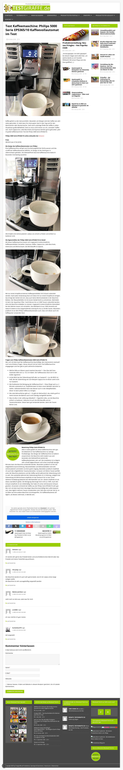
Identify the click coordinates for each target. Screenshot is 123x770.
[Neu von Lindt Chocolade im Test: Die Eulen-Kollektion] (14, 713)
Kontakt (8, 19)
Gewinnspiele (52, 15)
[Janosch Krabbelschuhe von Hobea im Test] (14, 727)
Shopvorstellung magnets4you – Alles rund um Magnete (80, 94)
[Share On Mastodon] (56, 526)
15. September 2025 (40, 744)
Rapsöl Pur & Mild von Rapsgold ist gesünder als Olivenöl (80, 105)
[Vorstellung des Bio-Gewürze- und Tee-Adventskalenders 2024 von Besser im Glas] (95, 66)
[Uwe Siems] (65, 711)
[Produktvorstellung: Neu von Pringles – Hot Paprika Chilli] (76, 35)
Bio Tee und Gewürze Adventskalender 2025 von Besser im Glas (46, 736)
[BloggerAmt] (96, 727)
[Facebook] (101, 712)
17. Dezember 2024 (106, 49)
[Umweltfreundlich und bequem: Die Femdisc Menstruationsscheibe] (95, 32)
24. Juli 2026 (38, 710)
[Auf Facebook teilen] (8, 526)
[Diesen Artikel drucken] (43, 526)
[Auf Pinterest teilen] (29, 526)
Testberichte (21, 15)
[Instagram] (108, 712)
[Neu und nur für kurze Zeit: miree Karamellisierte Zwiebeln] (14, 739)
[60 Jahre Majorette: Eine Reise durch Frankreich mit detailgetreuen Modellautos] (95, 44)
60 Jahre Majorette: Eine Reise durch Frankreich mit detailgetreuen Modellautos (108, 44)
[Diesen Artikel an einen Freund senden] (36, 526)
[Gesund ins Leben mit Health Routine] (95, 57)
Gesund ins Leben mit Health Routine (107, 55)
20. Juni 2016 (76, 98)
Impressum (47, 766)
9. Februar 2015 (77, 109)
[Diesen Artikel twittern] (15, 526)
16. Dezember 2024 (106, 58)
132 (85, 87)
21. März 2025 (105, 36)
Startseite (8, 15)
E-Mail (7, 673)
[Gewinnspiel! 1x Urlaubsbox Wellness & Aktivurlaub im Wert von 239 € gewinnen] (66, 80)
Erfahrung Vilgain (73, 719)
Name (7, 667)
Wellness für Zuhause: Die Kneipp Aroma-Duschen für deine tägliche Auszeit (45, 707)
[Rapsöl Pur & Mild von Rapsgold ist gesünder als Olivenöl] (66, 104)
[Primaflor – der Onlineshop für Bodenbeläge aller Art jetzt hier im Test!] (95, 79)
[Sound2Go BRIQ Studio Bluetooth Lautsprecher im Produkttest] (23, 720)
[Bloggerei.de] (106, 727)
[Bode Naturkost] (14, 709)
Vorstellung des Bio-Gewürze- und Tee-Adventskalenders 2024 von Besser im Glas (108, 66)
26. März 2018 (12, 39)
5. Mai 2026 (38, 717)
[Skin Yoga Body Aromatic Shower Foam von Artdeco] (23, 739)
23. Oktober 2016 (77, 74)
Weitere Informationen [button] (33, 522)
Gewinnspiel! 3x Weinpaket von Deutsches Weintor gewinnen (80, 69)
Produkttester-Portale (69, 15)
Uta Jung (15, 570)
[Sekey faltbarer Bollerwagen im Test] (23, 736)
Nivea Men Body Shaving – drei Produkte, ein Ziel (79, 728)
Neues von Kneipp (39, 742)
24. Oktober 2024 (106, 85)
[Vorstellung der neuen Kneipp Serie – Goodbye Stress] (23, 713)
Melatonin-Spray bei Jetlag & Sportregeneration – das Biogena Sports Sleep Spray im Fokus (47, 729)
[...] (73, 62)
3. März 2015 (67, 50)
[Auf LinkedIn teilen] (22, 526)
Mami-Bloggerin (37, 15)
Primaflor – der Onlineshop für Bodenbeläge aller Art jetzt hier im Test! (107, 80)
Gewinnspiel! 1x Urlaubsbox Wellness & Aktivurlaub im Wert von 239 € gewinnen (80, 82)
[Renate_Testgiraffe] (65, 720)
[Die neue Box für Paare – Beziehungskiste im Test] (23, 709)
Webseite (8, 679)
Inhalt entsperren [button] (33, 517)
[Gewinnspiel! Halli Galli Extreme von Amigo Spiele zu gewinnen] (14, 720)
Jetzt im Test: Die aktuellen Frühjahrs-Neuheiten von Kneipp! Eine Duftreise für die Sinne (46, 721)
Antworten (11, 563)
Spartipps (86, 15)
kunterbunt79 (17, 628)
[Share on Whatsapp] (49, 526)
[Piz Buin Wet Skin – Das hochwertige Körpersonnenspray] (14, 716)
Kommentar (9, 653)
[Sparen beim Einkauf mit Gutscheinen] (23, 731)
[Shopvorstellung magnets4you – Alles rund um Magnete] (66, 93)
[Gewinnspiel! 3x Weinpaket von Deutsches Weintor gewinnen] (66, 68)
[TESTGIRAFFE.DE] (27, 12)
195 (85, 74)
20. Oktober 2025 (40, 733)
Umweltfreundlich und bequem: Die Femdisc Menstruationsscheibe (107, 32)
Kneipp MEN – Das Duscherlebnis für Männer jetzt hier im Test (47, 714)
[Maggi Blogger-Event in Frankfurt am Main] (23, 716)
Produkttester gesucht (104, 15)
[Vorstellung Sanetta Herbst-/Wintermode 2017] (14, 732)
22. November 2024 (106, 72)
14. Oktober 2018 (77, 87)
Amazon (41, 136)
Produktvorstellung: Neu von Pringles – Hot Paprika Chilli (75, 45)
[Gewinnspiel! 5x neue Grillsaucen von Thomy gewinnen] (14, 736)
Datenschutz (55, 766)
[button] (4, 766)
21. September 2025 (40, 739)
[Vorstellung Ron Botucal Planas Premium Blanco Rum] (23, 726)
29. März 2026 (39, 725)
